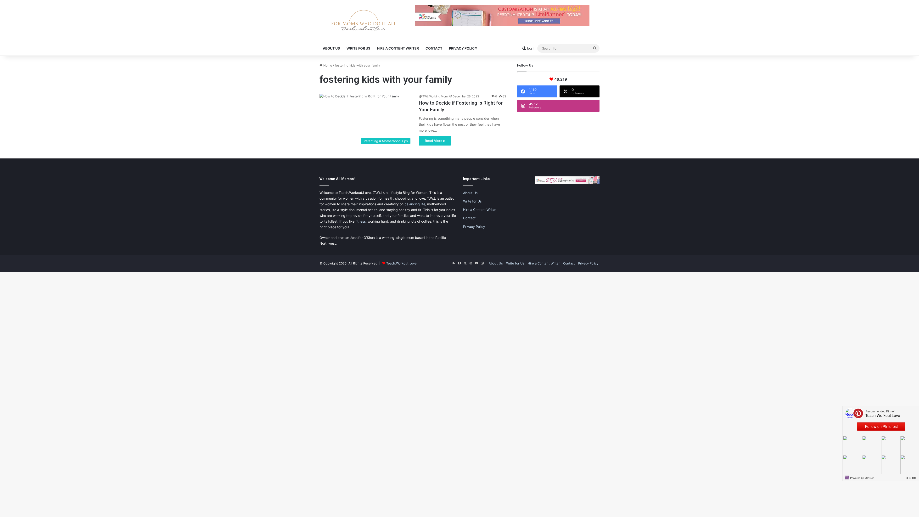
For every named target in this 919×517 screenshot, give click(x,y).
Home (327, 65)
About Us (331, 48)
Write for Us (358, 48)
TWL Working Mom (435, 96)
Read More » (435, 141)
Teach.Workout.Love (401, 263)
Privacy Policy (463, 48)
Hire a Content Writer (398, 48)
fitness (360, 221)
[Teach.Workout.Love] (363, 20)
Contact (434, 48)
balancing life (414, 204)
